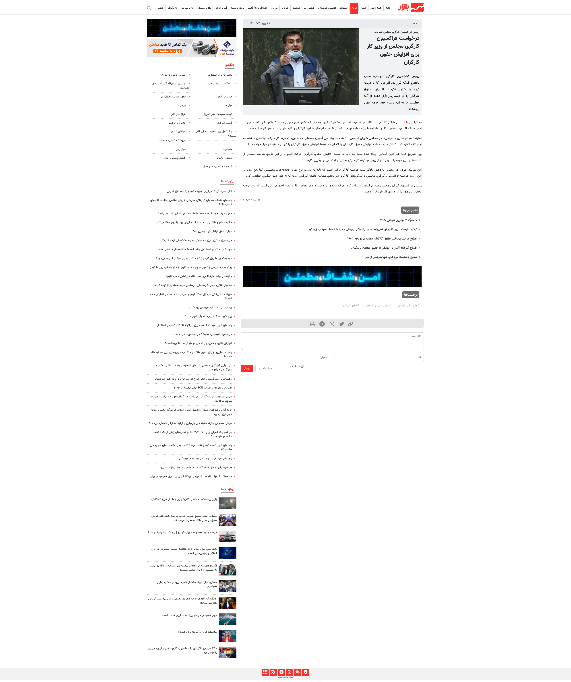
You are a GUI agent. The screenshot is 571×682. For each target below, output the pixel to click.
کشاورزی (309, 8)
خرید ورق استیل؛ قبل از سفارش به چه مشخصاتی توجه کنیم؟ (197, 240)
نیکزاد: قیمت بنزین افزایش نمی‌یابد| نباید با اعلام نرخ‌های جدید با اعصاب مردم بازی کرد (362, 229)
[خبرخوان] (273, 672)
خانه (388, 8)
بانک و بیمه (237, 8)
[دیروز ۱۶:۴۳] (227, 586)
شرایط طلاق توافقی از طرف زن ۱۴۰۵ (212, 231)
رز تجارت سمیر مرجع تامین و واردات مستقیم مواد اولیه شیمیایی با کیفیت (190, 267)
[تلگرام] (281, 672)
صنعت (296, 8)
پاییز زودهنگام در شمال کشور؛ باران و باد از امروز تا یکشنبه (184, 499)
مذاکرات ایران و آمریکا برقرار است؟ (197, 632)
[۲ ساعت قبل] (227, 636)
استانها (344, 8)
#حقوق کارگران (350, 306)
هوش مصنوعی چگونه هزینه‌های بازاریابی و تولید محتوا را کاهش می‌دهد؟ (190, 423)
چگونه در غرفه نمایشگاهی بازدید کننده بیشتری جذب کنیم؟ (199, 276)
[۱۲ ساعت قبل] (227, 553)
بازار (405, 122)
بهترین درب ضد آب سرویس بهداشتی (210, 307)
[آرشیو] (265, 672)
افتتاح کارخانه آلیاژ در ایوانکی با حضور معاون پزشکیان (384, 247)
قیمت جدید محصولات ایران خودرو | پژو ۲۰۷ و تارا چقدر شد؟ (182, 532)
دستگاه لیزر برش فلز (220, 83)
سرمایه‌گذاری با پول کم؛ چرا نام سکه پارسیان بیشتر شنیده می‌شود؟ (194, 258)
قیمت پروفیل (224, 123)
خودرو (285, 8)
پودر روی (181, 149)
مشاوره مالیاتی (224, 158)
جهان (363, 8)
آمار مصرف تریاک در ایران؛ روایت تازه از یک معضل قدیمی (199, 191)
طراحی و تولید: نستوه (285, 677)
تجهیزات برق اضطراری (220, 75)
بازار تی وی (187, 8)
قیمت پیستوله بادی (174, 158)
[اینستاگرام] (289, 672)
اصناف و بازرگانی (257, 8)
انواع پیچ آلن (178, 114)
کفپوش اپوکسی (177, 123)
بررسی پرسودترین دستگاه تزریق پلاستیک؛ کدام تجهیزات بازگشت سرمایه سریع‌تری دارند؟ (191, 399)
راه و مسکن (204, 8)
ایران (354, 8)
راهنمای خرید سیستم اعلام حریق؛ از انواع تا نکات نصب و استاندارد (194, 325)
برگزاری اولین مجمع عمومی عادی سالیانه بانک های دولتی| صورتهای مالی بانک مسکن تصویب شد (184, 518)
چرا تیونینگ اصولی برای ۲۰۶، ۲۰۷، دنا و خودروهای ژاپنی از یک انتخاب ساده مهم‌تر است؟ (192, 434)
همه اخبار (376, 8)
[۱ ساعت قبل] (227, 536)
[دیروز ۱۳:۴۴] (227, 503)
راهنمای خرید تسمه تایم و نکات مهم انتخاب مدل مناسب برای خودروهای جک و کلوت (191, 447)
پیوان (183, 105)
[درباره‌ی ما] (305, 672)
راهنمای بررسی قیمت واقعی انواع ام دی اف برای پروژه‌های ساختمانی (193, 379)
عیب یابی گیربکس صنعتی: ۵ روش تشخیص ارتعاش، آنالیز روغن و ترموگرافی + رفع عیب (194, 367)
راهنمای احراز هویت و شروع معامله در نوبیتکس (205, 459)
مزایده (229, 105)
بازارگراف (172, 8)
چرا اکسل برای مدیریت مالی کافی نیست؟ (215, 133)
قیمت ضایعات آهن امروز (218, 114)
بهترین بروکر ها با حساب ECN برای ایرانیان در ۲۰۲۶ (203, 388)
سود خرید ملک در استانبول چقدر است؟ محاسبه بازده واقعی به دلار (193, 249)
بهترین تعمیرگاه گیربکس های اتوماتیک (171, 85)
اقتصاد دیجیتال (327, 8)
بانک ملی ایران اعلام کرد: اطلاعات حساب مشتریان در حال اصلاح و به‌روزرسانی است (184, 551)
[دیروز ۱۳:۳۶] (227, 570)
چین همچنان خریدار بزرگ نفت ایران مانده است (189, 615)
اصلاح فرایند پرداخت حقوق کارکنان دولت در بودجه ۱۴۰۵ (382, 238)
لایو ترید (227, 149)
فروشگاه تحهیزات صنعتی (171, 140)
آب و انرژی (221, 8)
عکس (160, 8)
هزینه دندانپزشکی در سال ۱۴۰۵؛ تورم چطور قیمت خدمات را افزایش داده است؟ (191, 296)
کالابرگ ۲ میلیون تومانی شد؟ (398, 220)
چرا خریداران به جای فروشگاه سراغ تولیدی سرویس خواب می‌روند (195, 467)
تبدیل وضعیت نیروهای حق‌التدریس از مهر (391, 257)
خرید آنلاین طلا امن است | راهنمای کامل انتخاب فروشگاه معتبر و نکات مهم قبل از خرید (191, 412)
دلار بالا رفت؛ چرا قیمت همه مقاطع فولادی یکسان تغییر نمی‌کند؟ (195, 213)
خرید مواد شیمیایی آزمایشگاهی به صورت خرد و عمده (202, 334)
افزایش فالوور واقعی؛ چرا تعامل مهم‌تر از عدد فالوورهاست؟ (198, 343)
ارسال (247, 368)
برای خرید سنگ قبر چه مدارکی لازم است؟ (208, 316)
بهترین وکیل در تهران (173, 75)
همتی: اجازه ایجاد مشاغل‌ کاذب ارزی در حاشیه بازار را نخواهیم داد (187, 584)
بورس (274, 8)
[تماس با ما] (297, 672)
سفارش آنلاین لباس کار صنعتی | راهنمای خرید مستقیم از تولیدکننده (193, 285)
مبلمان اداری (178, 131)
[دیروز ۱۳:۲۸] (227, 520)
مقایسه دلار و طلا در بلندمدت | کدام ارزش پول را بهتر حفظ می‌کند (194, 222)
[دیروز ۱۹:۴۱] (227, 652)
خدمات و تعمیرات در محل (217, 166)
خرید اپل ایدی (224, 97)
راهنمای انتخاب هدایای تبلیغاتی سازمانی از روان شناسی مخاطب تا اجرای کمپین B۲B (191, 202)
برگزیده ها (227, 181)
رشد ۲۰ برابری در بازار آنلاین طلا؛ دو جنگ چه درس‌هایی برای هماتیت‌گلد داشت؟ (191, 354)
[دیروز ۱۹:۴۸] (227, 603)
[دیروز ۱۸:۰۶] (227, 619)
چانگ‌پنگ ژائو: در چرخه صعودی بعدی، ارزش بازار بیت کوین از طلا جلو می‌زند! (182, 601)
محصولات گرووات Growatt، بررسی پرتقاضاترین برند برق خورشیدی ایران (191, 476)
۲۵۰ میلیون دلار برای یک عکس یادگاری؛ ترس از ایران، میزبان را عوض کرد (182, 650)
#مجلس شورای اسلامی (377, 306)
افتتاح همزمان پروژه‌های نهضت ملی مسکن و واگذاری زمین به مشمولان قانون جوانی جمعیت (183, 568)
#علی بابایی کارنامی (408, 306)
